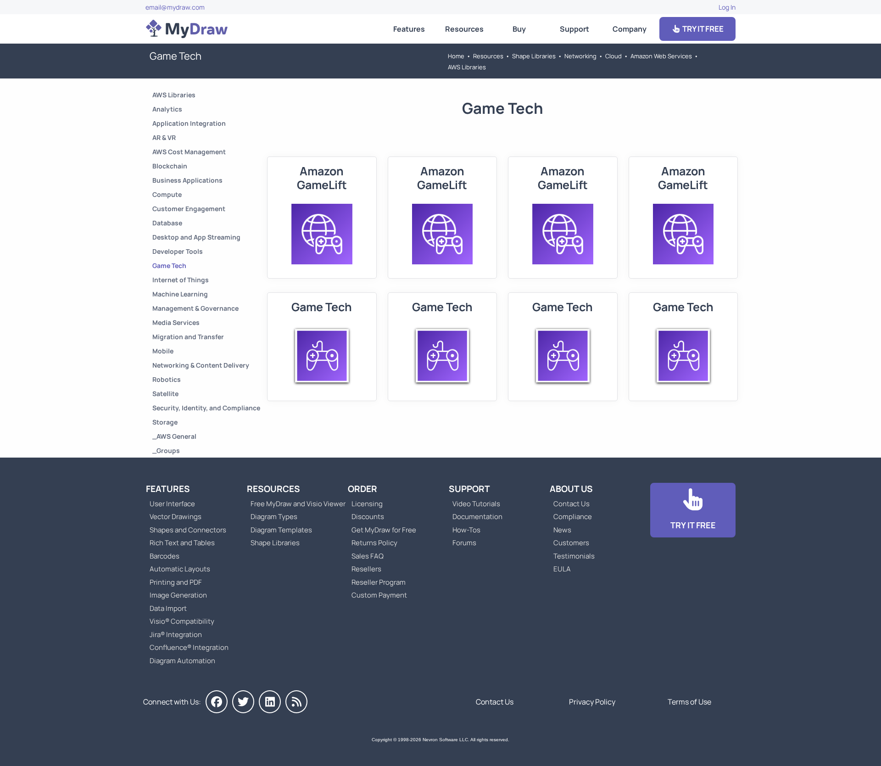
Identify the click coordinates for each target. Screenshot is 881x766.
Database (167, 222)
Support (574, 29)
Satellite (165, 393)
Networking (580, 56)
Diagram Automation (182, 660)
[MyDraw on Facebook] (217, 701)
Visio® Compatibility (182, 621)
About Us (571, 489)
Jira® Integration (176, 634)
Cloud (613, 56)
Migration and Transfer (188, 336)
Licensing (367, 504)
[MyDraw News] (296, 701)
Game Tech (169, 265)
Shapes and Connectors (188, 530)
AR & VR (164, 137)
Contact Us (571, 504)
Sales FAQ (367, 556)
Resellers (366, 569)
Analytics (167, 109)
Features (409, 29)
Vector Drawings (175, 516)
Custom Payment (379, 595)
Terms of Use (689, 702)
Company (630, 29)
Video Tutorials (476, 504)
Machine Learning (180, 294)
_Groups (166, 450)
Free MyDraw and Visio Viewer (295, 504)
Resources (464, 29)
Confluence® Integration (189, 647)
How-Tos (466, 530)
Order (362, 489)
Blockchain (169, 166)
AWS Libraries (467, 67)
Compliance (572, 516)
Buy (519, 29)
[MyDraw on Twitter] (243, 701)
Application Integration (189, 123)
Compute (167, 194)
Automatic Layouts (180, 569)
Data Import (168, 608)
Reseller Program (378, 582)
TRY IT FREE (702, 28)
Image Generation (178, 595)
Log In (727, 7)
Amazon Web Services (661, 56)
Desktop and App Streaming (196, 237)
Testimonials (574, 556)
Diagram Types (274, 516)
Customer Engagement (188, 208)
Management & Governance (195, 308)
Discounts (367, 516)
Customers (571, 543)
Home (456, 56)
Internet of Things (180, 279)
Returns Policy (374, 543)
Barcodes (164, 556)
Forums (464, 543)
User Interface (172, 504)
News (562, 530)
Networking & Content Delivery (200, 365)
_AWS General (174, 436)
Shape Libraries (534, 56)
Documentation (477, 516)
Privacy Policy (592, 702)
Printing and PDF (176, 582)
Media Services (176, 322)
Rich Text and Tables (182, 543)
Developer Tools (177, 251)
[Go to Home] (186, 28)
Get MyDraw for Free (383, 530)
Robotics (166, 379)
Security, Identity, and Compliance (206, 407)
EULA (562, 569)
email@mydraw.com (175, 7)
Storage (165, 422)
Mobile (162, 351)
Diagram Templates (281, 530)
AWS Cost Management (189, 151)
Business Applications (187, 180)
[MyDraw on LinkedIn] (270, 701)
